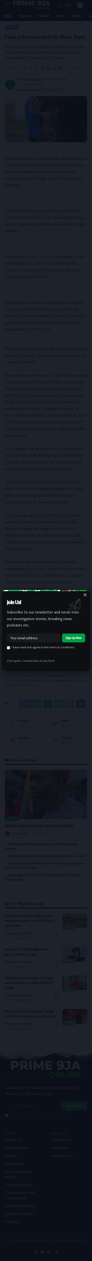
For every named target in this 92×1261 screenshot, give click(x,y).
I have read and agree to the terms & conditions (43, 647)
